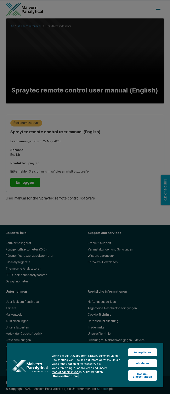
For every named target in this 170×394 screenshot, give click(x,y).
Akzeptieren (142, 352)
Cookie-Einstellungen (142, 375)
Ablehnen (142, 363)
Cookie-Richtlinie (65, 376)
